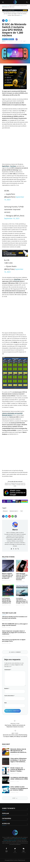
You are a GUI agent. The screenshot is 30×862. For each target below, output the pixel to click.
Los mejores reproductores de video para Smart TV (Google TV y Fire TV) (22, 600)
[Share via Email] (15, 516)
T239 (21, 511)
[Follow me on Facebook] (13, 549)
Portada (3, 5)
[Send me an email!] (16, 549)
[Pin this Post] (9, 516)
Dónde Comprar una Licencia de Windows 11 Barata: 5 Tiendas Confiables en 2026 (17, 770)
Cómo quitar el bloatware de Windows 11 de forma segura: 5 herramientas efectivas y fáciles (18, 761)
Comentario (7, 669)
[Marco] (15, 524)
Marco (4, 41)
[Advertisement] (15, 146)
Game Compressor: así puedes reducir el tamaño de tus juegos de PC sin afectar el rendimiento (14, 632)
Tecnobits (15, 860)
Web (5, 702)
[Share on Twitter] (6, 20)
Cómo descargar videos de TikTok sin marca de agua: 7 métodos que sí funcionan (21, 576)
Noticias (7, 5)
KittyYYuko (17, 279)
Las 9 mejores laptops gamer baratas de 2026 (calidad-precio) (6, 600)
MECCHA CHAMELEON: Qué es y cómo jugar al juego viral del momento (14, 624)
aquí (21, 15)
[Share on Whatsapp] (12, 516)
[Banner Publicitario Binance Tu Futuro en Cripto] (15, 77)
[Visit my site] (18, 549)
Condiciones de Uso (17, 838)
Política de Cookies (12, 840)
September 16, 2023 (11, 218)
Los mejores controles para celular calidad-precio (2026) (19, 778)
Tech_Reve (13, 166)
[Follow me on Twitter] (11, 549)
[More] (9, 20)
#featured (5, 511)
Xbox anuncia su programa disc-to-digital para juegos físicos (13, 640)
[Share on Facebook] (3, 20)
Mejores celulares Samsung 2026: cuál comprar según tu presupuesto (7, 576)
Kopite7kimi (5, 166)
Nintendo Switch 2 (14, 511)
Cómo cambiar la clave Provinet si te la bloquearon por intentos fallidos (19, 788)
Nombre (6, 688)
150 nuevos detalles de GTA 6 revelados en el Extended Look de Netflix (14, 617)
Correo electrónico (9, 695)
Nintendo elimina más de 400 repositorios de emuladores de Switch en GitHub (18, 751)
